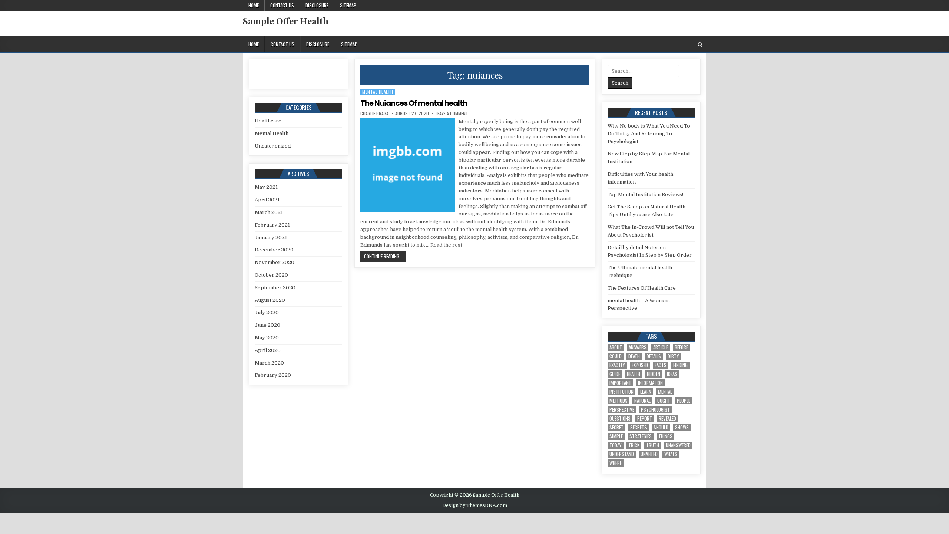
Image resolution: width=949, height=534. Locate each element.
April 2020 (268, 350)
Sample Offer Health (285, 21)
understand (621, 454)
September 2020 (275, 287)
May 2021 (266, 187)
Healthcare (268, 120)
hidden (653, 374)
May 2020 (267, 337)
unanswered (678, 445)
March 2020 (269, 363)
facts (661, 365)
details (654, 356)
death (634, 356)
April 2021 (267, 199)
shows (682, 427)
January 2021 (271, 237)
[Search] (700, 44)
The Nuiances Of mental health (413, 103)
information (650, 382)
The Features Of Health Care (642, 288)
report (644, 418)
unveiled (649, 454)
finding (680, 365)
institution (621, 391)
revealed (667, 418)
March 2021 (269, 212)
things (665, 436)
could (615, 356)
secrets (638, 427)
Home (253, 5)
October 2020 (271, 275)
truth (652, 445)
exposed (640, 365)
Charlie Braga (374, 113)
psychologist (655, 409)
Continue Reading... (385, 256)
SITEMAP (348, 5)
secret (616, 427)
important (620, 382)
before (681, 347)
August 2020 (270, 300)
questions (620, 418)
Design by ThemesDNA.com (474, 505)
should (661, 427)
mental (665, 391)
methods (618, 400)
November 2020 (274, 262)
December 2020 (274, 250)
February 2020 (273, 375)
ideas (672, 374)
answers (638, 347)
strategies (640, 436)
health (633, 374)
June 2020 (267, 325)
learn (645, 391)
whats (670, 454)
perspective (621, 409)
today (615, 445)
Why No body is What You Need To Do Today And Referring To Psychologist (649, 133)
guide (614, 374)
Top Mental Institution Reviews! (645, 194)
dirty (673, 356)
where (615, 463)
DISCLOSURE (316, 5)
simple (616, 436)
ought (663, 400)
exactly (617, 365)
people (683, 400)
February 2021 (272, 225)
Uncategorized (273, 146)
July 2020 (267, 312)
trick (633, 445)
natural (642, 400)
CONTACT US (282, 5)
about (615, 347)
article (660, 347)
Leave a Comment (452, 113)
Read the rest (446, 245)
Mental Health (377, 92)
